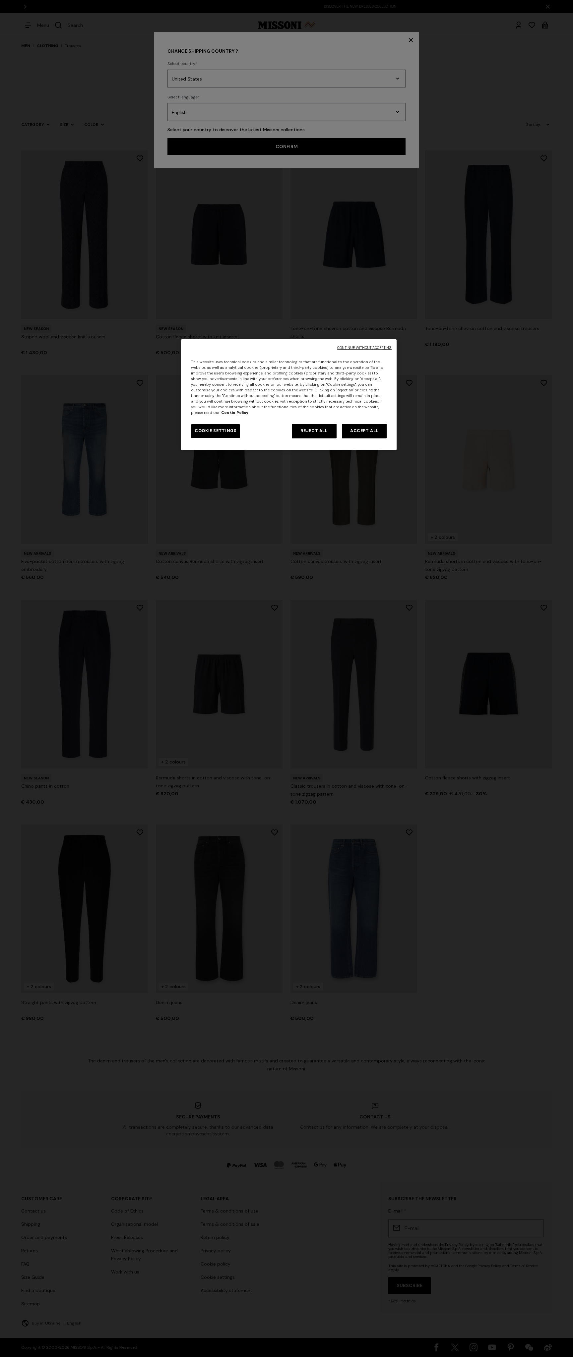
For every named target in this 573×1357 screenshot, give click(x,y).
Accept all (364, 430)
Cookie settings (215, 430)
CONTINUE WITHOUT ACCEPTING (364, 348)
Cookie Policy (234, 412)
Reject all (313, 430)
